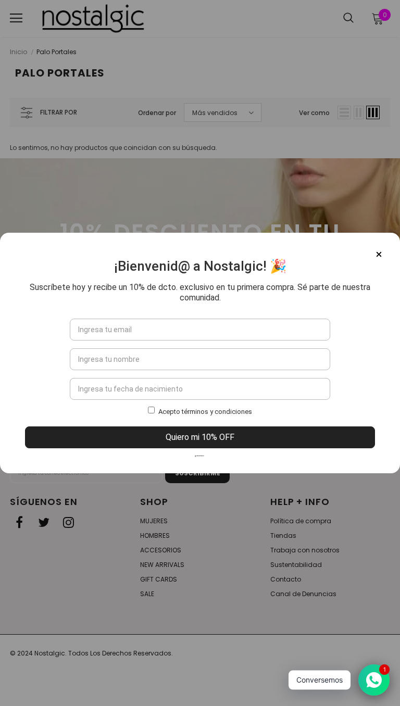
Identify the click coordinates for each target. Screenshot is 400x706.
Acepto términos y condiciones (205, 411)
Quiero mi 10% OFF (200, 437)
